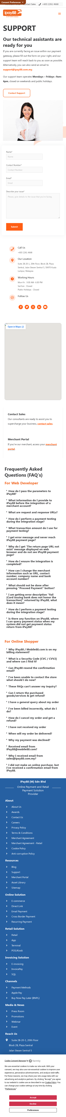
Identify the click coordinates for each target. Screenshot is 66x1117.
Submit (14, 226)
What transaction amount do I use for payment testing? (32, 529)
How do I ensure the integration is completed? (29, 562)
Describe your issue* (15, 191)
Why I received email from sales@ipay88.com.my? (24, 757)
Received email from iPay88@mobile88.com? (21, 748)
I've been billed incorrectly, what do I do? (31, 710)
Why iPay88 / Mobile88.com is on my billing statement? (31, 650)
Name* (9, 152)
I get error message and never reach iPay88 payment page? (30, 538)
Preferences (33, 1110)
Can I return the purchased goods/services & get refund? (25, 694)
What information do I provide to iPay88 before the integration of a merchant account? (29, 503)
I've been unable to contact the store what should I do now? (31, 678)
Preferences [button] (10, 1089)
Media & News (14, 1005)
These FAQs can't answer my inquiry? (32, 686)
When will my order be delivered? (30, 733)
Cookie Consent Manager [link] (15, 1061)
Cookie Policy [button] (50, 1082)
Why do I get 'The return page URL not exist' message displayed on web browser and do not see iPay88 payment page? (32, 551)
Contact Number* (14, 165)
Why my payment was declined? (29, 740)
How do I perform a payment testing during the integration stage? (31, 520)
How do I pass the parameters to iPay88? (28, 492)
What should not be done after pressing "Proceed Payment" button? (30, 586)
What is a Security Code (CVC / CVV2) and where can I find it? (31, 660)
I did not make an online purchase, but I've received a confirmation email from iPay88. (32, 767)
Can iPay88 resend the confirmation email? (30, 669)
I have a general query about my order (33, 702)
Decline (33, 1104)
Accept (33, 1098)
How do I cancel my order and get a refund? (30, 719)
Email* (9, 178)
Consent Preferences (12, 2)
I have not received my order (27, 727)
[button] (33, 492)
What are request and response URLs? (33, 512)
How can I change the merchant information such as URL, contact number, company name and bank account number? (28, 575)
